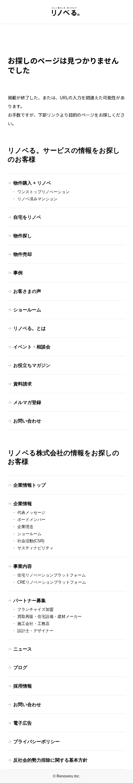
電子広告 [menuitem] (22, 723)
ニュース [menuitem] (22, 649)
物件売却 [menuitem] (22, 254)
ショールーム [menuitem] (27, 309)
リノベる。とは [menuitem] (29, 328)
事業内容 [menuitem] (22, 566)
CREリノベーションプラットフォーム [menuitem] (51, 582)
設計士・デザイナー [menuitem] (35, 631)
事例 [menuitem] (18, 272)
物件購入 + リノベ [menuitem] (32, 182)
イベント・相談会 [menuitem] (31, 346)
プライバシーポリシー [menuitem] (36, 741)
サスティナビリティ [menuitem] (35, 548)
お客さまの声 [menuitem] (27, 291)
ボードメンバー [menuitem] (31, 520)
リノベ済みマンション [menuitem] (37, 199)
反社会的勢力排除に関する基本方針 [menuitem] (50, 760)
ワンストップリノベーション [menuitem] (43, 192)
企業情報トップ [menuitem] (29, 485)
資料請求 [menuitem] (22, 383)
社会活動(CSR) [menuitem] (30, 541)
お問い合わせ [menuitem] (27, 420)
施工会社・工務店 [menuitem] (33, 624)
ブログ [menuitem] (20, 667)
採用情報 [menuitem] (22, 686)
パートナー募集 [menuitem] (29, 600)
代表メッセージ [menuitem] (31, 512)
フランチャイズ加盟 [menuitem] (35, 609)
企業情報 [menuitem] (22, 503)
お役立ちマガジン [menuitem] (31, 365)
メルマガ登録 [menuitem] (27, 402)
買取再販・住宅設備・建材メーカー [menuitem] (49, 616)
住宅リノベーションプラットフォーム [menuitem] (51, 575)
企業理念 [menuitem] (25, 527)
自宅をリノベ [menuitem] (27, 217)
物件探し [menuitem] (22, 235)
